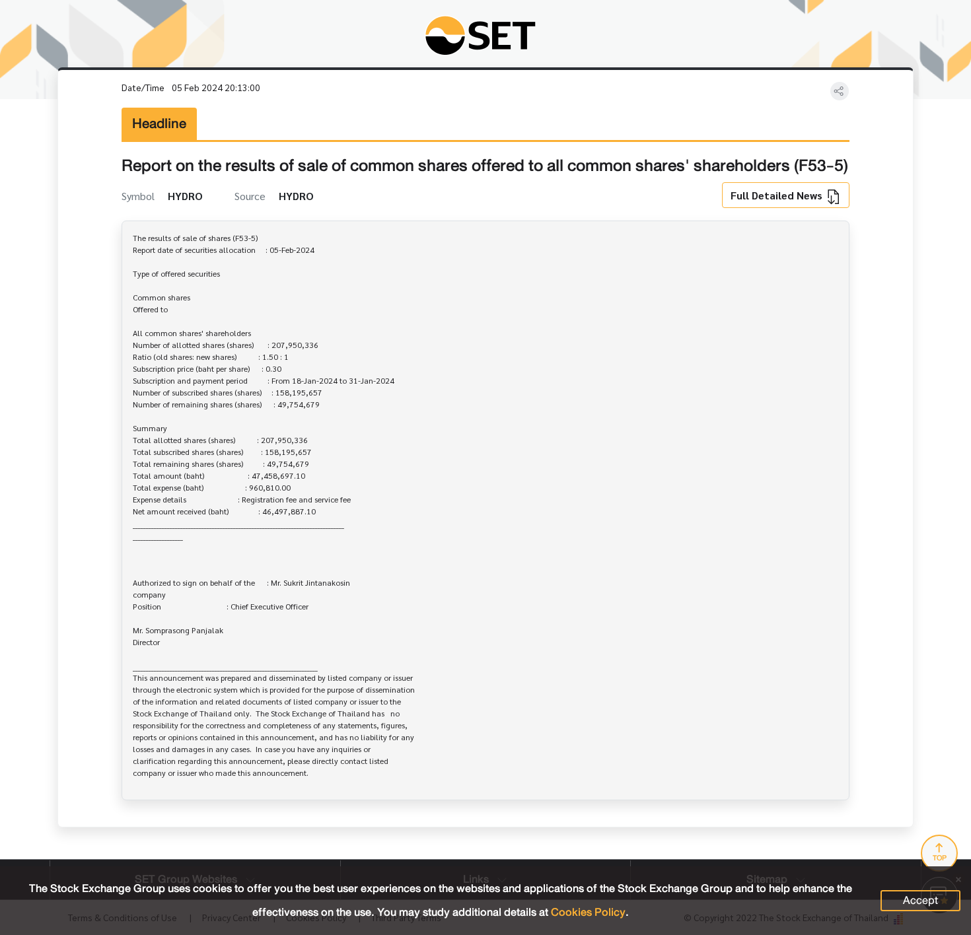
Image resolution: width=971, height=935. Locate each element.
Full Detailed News (778, 195)
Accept (920, 900)
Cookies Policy (588, 912)
